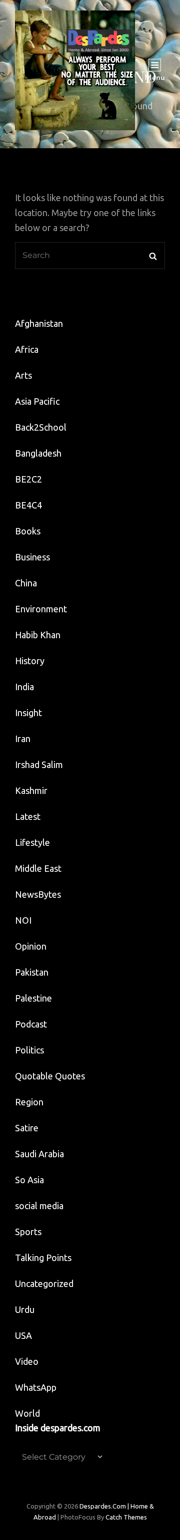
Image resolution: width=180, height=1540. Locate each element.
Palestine (33, 998)
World (27, 1413)
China (26, 583)
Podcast (31, 1024)
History (29, 661)
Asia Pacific (37, 401)
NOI (23, 920)
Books (27, 531)
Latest (27, 816)
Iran (22, 739)
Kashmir (31, 790)
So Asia (29, 1180)
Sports (28, 1232)
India (24, 687)
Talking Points (43, 1258)
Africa (26, 349)
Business (32, 557)
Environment (41, 609)
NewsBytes (38, 894)
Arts (23, 375)
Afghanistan (39, 323)
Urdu (24, 1309)
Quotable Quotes (50, 1076)
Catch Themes (126, 1517)
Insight (28, 713)
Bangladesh (38, 453)
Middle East (38, 868)
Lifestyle (32, 842)
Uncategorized (44, 1283)
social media (39, 1206)
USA (23, 1335)
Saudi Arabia (39, 1154)
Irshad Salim (39, 765)
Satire (26, 1128)
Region (29, 1102)
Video (26, 1361)
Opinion (30, 946)
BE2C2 (28, 479)
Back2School (40, 427)
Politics (29, 1050)
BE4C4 (28, 505)
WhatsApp (35, 1387)
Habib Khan (37, 635)
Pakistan (31, 972)
